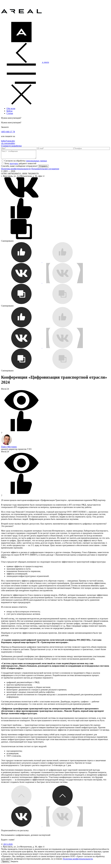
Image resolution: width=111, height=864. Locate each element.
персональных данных (36, 161)
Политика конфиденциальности (16, 169)
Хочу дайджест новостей (20, 163)
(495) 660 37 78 (8, 132)
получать (14, 163)
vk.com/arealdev (8, 143)
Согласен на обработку (25, 161)
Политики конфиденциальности (78, 859)
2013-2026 (8, 844)
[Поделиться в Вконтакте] (21, 197)
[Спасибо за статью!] (42, 262)
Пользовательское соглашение (45, 169)
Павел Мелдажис (9, 447)
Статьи (9, 113)
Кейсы (9, 111)
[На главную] (21, 20)
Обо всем (10, 108)
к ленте (45, 62)
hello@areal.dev (8, 141)
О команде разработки (11, 146)
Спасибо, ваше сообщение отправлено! (19, 166)
